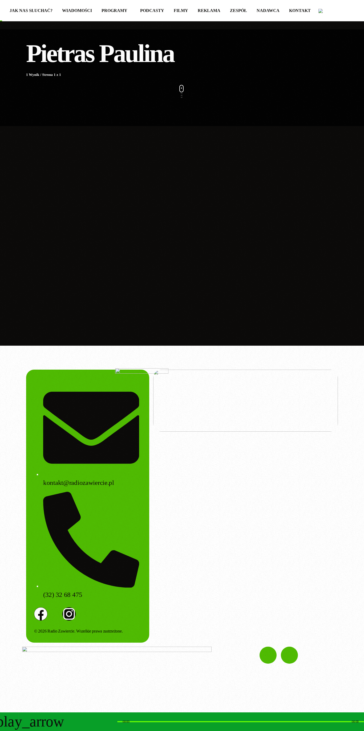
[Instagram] (69, 614)
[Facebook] (40, 614)
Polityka (40, 227)
